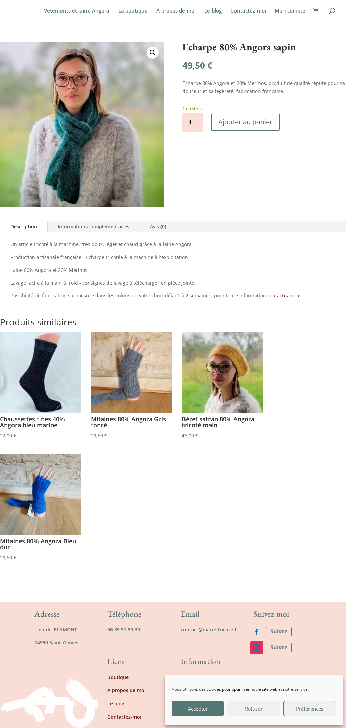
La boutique (133, 11)
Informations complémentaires (93, 226)
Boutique (118, 677)
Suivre (278, 631)
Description (23, 226)
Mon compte (290, 11)
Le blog (213, 11)
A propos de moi (176, 11)
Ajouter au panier (245, 121)
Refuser (254, 708)
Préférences (309, 708)
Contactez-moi (248, 11)
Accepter (198, 708)
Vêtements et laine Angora (76, 11)
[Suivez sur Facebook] (256, 632)
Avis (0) (158, 226)
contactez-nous (284, 295)
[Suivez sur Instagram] (256, 647)
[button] (153, 53)
